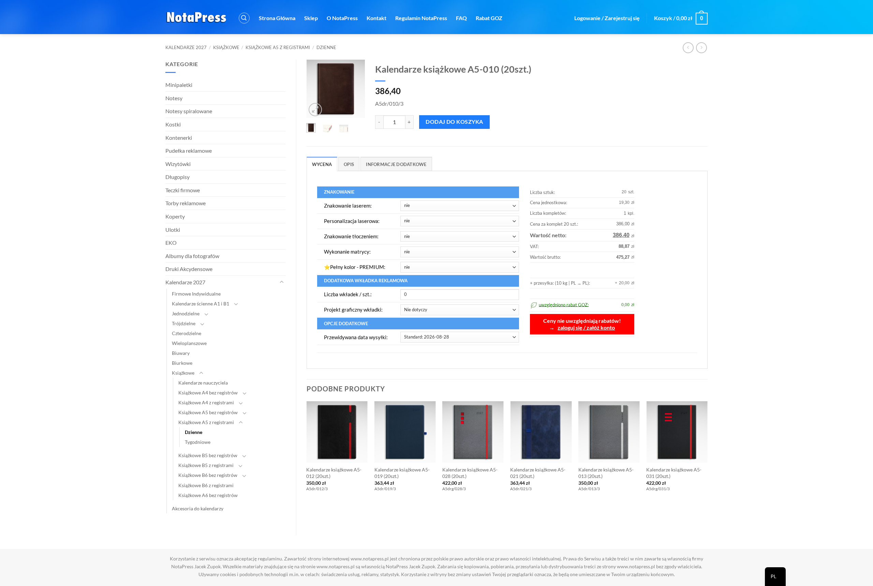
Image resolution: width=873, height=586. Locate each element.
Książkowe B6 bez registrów (207, 475)
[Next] (355, 89)
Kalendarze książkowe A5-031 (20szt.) (673, 473)
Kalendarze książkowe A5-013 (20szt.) (606, 473)
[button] (244, 18)
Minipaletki (178, 84)
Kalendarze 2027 (186, 47)
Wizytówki (178, 164)
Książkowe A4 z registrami (206, 402)
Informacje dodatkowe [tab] (396, 164)
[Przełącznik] (282, 282)
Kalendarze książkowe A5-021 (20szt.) (537, 473)
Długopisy (177, 177)
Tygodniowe (197, 442)
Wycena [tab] (322, 164)
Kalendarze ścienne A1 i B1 (200, 303)
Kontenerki (178, 137)
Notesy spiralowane (188, 111)
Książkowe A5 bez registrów (208, 412)
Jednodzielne (185, 313)
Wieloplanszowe (189, 343)
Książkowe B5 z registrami (206, 465)
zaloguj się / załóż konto (586, 328)
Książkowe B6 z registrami (206, 485)
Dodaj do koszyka (454, 122)
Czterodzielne (186, 333)
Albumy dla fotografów (192, 256)
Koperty (175, 216)
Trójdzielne (183, 323)
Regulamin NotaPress (421, 18)
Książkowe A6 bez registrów (208, 495)
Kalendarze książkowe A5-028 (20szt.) (470, 473)
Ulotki (172, 229)
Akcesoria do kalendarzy (197, 508)
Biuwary (181, 353)
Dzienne (326, 47)
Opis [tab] (349, 164)
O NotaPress (342, 18)
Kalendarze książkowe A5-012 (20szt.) (333, 473)
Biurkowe (182, 363)
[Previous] (316, 89)
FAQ (461, 18)
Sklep (311, 18)
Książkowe (226, 47)
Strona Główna (277, 18)
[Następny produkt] (688, 47)
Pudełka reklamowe (188, 150)
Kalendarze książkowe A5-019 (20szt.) (402, 473)
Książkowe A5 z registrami (278, 47)
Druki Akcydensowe (188, 269)
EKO (171, 242)
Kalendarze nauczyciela (203, 383)
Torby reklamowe (185, 203)
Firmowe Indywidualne (196, 294)
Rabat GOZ (489, 18)
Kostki (173, 124)
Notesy (173, 98)
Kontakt (376, 18)
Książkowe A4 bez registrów (208, 392)
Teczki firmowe (182, 190)
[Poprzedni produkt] (701, 47)
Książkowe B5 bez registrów (207, 455)
